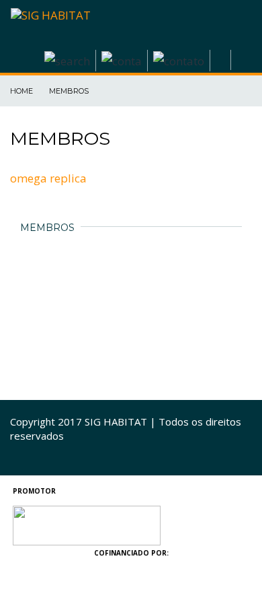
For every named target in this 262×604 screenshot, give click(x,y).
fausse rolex (45, 513)
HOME (22, 91)
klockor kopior (38, 596)
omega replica (48, 178)
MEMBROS (70, 91)
